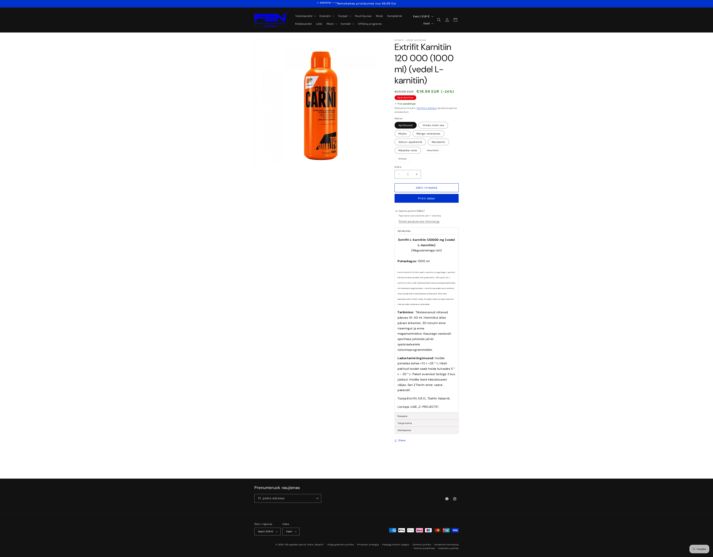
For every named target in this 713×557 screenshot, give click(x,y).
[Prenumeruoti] (317, 498)
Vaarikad (434, 151)
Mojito (402, 133)
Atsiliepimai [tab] (404, 430)
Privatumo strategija (368, 544)
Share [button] (402, 440)
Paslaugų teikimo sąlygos (395, 544)
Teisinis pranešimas (424, 548)
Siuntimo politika (422, 544)
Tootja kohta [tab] (405, 423)
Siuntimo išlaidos (427, 108)
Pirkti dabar (426, 198)
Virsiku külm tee (433, 125)
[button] (305, 16)
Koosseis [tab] (403, 416)
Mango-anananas (428, 133)
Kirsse (404, 159)
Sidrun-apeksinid (410, 142)
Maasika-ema (407, 150)
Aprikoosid (405, 125)
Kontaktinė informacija (446, 544)
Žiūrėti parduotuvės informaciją (419, 221)
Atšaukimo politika (448, 548)
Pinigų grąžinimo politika (341, 544)
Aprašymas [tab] (404, 230)
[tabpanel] (427, 323)
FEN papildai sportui (296, 544)
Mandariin (438, 142)
